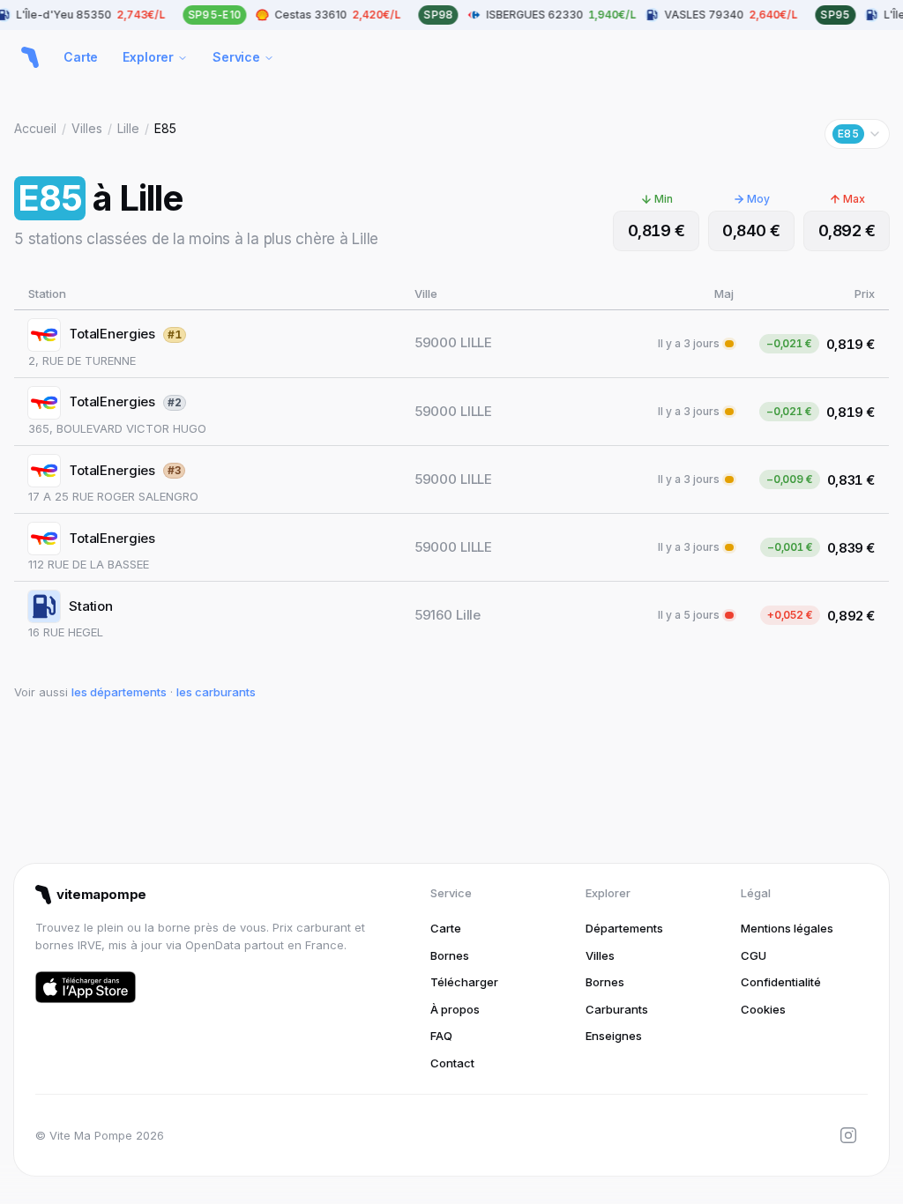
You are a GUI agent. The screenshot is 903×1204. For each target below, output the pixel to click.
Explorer (148, 56)
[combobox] (857, 134)
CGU (753, 955)
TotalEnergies (112, 333)
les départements (119, 692)
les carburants (216, 692)
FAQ (441, 1036)
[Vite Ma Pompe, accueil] (30, 57)
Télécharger (464, 982)
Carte (80, 56)
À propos (455, 1009)
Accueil (35, 128)
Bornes (449, 955)
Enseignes (614, 1036)
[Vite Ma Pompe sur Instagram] (848, 1135)
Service (236, 56)
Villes (86, 128)
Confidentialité (781, 982)
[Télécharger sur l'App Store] (85, 987)
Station (91, 606)
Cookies (763, 1009)
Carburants (617, 1009)
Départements (624, 928)
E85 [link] (165, 128)
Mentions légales (787, 928)
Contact (452, 1063)
